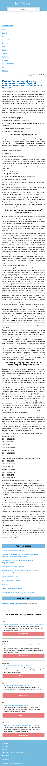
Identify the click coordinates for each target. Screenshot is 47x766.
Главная (5, 743)
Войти (4, 603)
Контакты (5, 755)
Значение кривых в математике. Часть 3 (16, 666)
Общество (6, 43)
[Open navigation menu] (3, 4)
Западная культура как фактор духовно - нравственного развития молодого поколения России (20, 555)
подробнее (23, 634)
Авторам (5, 746)
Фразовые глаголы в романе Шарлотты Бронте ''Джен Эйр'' (22, 725)
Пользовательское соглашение (13, 752)
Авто (4, 67)
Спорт (4, 33)
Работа (5, 50)
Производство (8, 64)
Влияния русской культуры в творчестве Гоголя (18, 592)
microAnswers (18, 763)
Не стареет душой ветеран (11, 577)
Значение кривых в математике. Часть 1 (16, 705)
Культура (5, 57)
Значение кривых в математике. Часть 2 (16, 685)
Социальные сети (19, 75)
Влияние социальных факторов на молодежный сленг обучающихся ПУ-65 (20, 572)
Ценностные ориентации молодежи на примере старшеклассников (17, 562)
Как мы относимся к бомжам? (12, 580)
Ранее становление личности (12, 588)
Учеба (4, 53)
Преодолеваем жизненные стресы (13, 566)
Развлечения (7, 26)
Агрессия (5, 584)
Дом (4, 46)
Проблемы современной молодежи (13, 550)
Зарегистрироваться (16, 603)
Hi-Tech (5, 60)
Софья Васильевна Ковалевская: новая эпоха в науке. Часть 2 (23, 624)
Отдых (4, 29)
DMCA (4, 749)
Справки (5, 40)
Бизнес (5, 71)
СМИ (4, 36)
